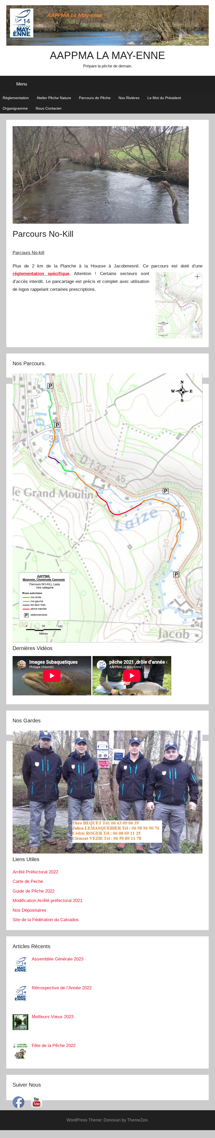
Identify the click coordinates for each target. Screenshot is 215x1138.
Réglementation (16, 98)
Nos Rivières (129, 98)
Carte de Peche (28, 881)
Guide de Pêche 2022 (34, 891)
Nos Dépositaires (29, 910)
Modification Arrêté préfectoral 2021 (47, 900)
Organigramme (15, 108)
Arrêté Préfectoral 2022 (35, 871)
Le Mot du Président (164, 98)
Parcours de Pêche (95, 98)
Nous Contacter (49, 108)
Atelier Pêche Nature (54, 98)
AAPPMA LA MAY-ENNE (107, 55)
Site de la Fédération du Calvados (46, 919)
